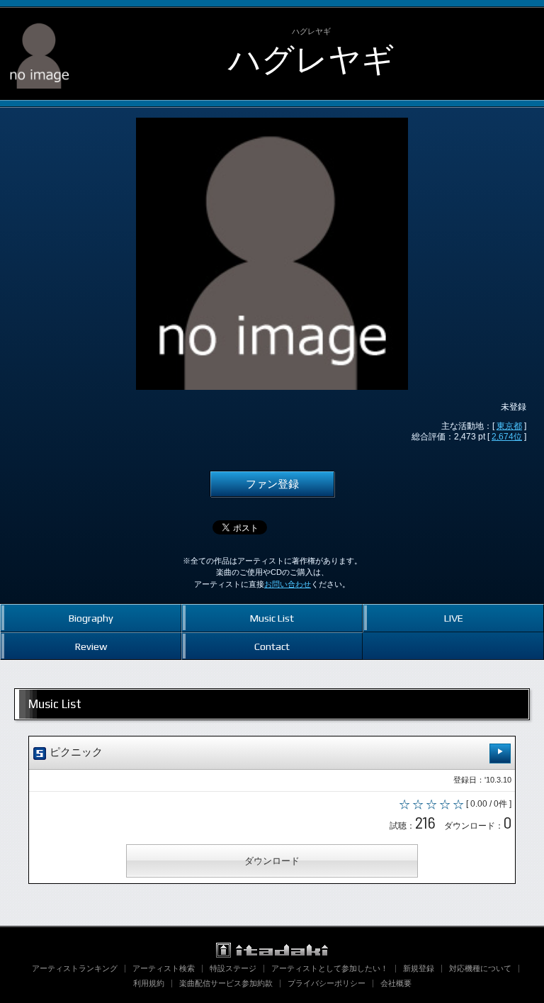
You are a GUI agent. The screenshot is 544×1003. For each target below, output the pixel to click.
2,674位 (507, 437)
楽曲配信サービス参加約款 (226, 983)
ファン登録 (272, 484)
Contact (272, 646)
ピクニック (75, 752)
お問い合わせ (287, 584)
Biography (91, 618)
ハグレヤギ (311, 59)
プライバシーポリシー (327, 983)
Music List (272, 618)
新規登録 (418, 968)
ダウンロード (272, 861)
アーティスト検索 (163, 968)
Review (91, 646)
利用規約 (148, 983)
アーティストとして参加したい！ (329, 968)
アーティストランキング (75, 968)
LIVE (453, 618)
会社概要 (396, 983)
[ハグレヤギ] (39, 20)
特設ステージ (233, 968)
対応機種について (480, 968)
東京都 (509, 426)
